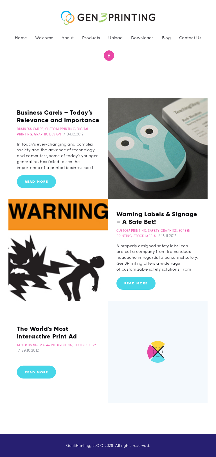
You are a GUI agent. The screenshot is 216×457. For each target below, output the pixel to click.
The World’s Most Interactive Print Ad (47, 332)
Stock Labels (145, 236)
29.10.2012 (30, 350)
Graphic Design (47, 134)
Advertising (27, 345)
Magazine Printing (55, 345)
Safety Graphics (162, 230)
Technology (85, 345)
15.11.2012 (169, 235)
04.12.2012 (75, 134)
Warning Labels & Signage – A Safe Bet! (156, 217)
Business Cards (30, 129)
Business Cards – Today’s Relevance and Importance (58, 116)
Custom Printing (60, 129)
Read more (36, 181)
